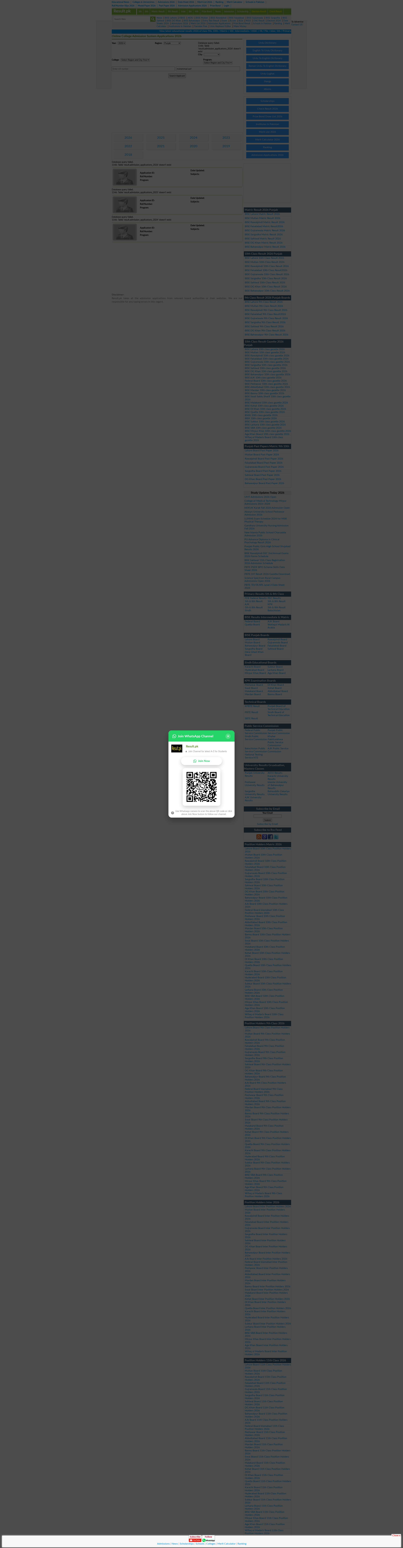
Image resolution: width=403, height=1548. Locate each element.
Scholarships (187, 1543)
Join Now (204, 761)
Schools (200, 1543)
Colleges (211, 1543)
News (175, 1543)
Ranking (242, 1543)
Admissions (163, 1543)
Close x (396, 1535)
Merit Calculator (226, 1543)
